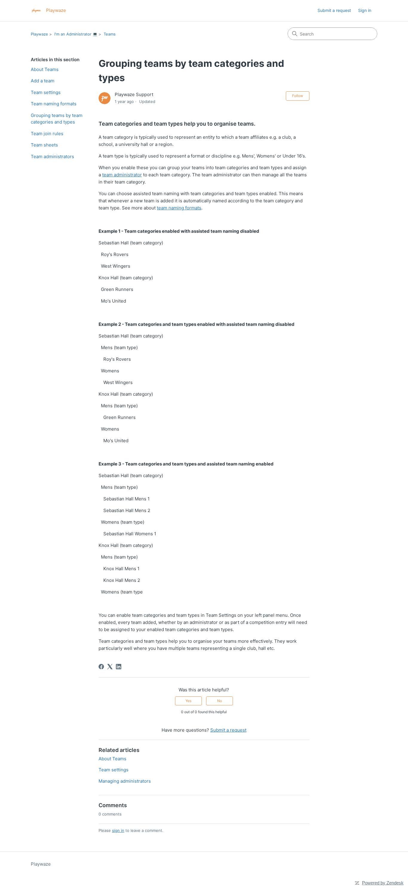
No (219, 701)
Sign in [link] (364, 10)
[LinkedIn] (118, 666)
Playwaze (39, 34)
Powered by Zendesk (383, 882)
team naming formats (179, 208)
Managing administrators (125, 781)
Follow (297, 95)
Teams (110, 34)
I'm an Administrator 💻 (75, 34)
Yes (188, 701)
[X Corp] (110, 666)
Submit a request (334, 10)
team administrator (122, 175)
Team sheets (44, 145)
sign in (118, 830)
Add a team (42, 81)
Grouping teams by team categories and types (56, 118)
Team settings (46, 92)
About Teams (45, 69)
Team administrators (52, 156)
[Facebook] (101, 666)
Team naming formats (53, 104)
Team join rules (47, 133)
